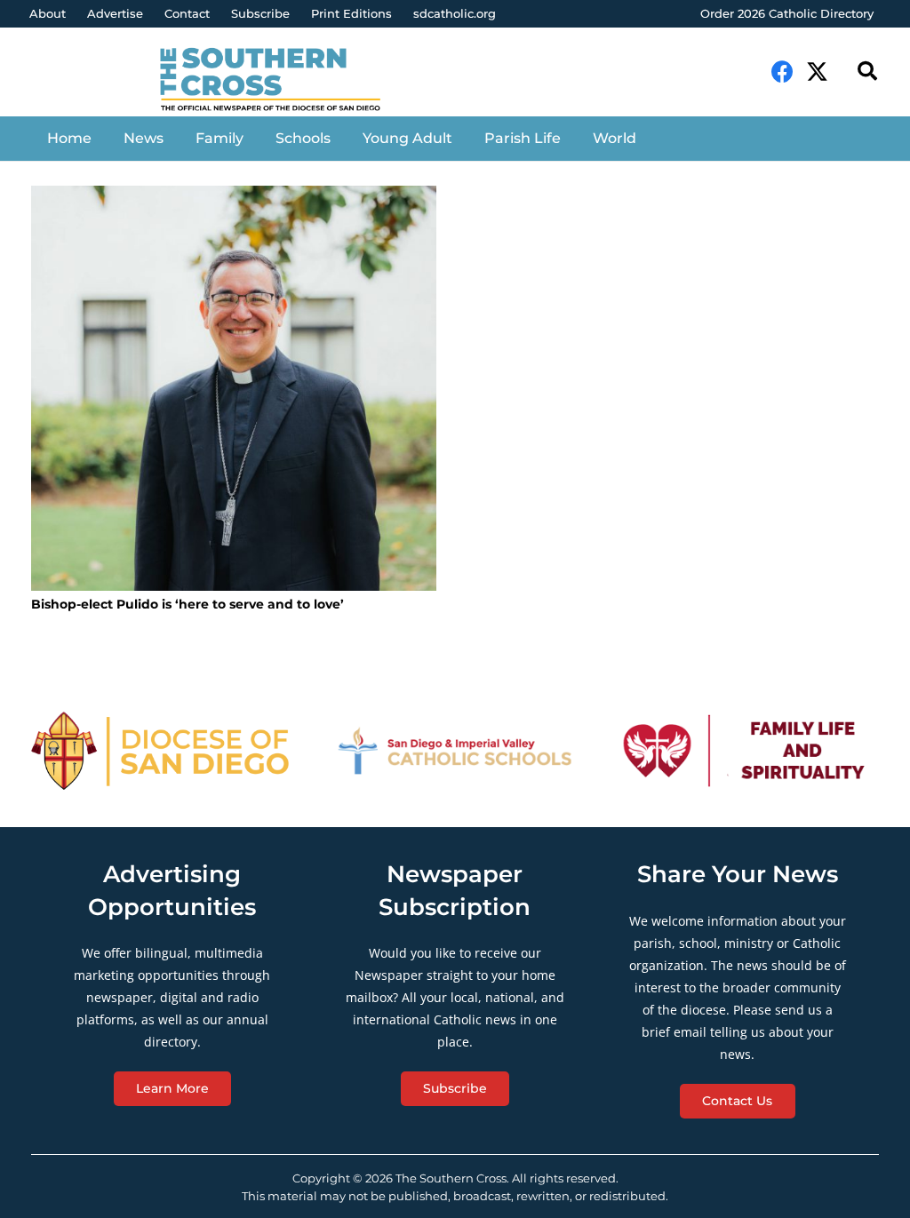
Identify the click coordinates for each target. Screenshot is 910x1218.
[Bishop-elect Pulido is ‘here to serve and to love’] (233, 388)
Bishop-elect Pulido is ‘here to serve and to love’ (187, 604)
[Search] (867, 71)
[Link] (281, 81)
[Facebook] (782, 71)
